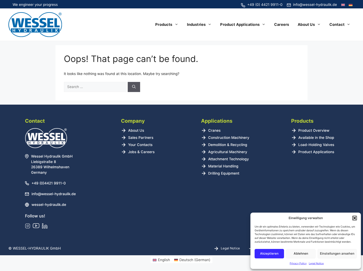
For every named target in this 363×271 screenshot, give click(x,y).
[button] (354, 218)
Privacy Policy (298, 263)
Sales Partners (140, 138)
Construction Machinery (228, 138)
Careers (281, 24)
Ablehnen (301, 253)
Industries (196, 24)
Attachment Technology (228, 159)
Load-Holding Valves (316, 145)
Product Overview (313, 130)
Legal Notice (316, 263)
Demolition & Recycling (227, 145)
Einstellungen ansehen (337, 253)
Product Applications (240, 24)
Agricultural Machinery (227, 152)
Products (163, 24)
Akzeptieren (269, 253)
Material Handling (223, 166)
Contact (337, 24)
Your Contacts (140, 145)
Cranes (214, 130)
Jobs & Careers (141, 152)
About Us (306, 24)
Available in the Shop (316, 138)
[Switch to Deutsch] (350, 5)
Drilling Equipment (223, 173)
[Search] (134, 87)
